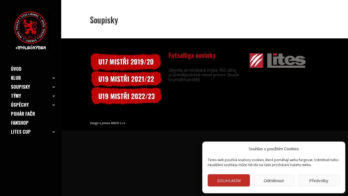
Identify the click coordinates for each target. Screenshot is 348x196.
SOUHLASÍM (229, 180)
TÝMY (16, 96)
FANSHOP (20, 123)
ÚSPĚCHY (20, 105)
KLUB (16, 78)
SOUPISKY (20, 87)
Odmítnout (274, 180)
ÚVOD (16, 69)
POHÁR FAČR (23, 114)
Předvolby (318, 180)
